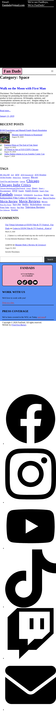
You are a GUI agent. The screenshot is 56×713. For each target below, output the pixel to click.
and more (41, 317)
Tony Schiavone (5, 210)
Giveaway (18, 195)
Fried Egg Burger (18, 325)
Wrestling (14, 210)
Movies (45, 202)
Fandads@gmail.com (13, 5)
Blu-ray (34, 177)
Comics (28, 188)
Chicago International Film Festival (12, 188)
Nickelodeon (36, 204)
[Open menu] (52, 71)
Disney (35, 188)
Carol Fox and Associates (9, 181)
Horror (46, 195)
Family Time (44, 191)
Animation (26, 177)
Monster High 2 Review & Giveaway (30, 245)
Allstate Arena (17, 177)
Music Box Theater (5, 204)
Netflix (25, 204)
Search (50, 259)
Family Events (31, 191)
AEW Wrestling (40, 175)
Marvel (40, 198)
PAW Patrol (46, 205)
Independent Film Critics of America (18, 197)
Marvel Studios (49, 198)
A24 (12, 175)
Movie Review (9, 201)
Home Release (38, 195)
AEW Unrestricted (27, 175)
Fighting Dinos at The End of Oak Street (21, 145)
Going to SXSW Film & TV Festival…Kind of (32, 228)
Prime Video (4, 207)
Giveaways (28, 195)
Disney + (42, 188)
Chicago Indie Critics (15, 185)
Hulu (52, 195)
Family (21, 191)
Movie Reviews (29, 201)
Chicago (32, 181)
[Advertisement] (28, 38)
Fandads (6, 194)
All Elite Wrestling (5, 177)
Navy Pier (17, 204)
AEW (17, 175)
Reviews (13, 207)
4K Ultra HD (5, 175)
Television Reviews (35, 207)
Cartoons (22, 181)
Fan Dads (12, 71)
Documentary (5, 191)
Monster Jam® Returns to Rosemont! (27, 135)
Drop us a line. (8, 303)
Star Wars (20, 207)
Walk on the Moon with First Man (23, 88)
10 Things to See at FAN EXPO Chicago (21, 149)
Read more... (5, 111)
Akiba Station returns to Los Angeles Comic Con (24, 154)
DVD (14, 190)
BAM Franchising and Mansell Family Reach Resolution (23, 130)
